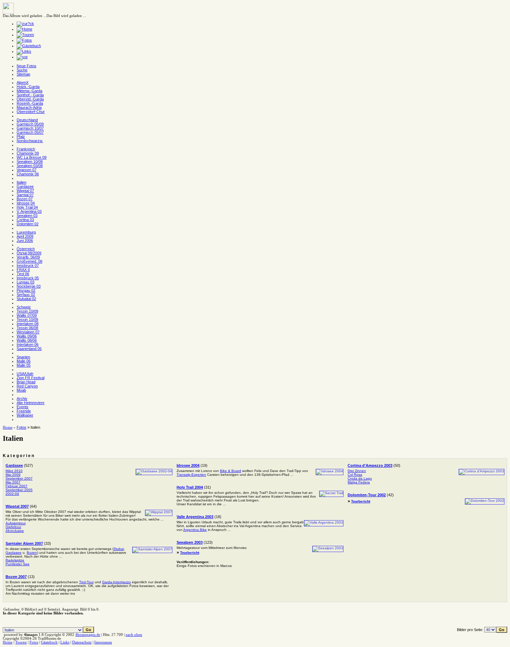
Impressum (103, 642)
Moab (21, 390)
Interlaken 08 (28, 324)
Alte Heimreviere (30, 403)
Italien (21, 182)
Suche (22, 70)
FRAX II (23, 270)
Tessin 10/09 (27, 311)
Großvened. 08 (29, 261)
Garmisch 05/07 (30, 132)
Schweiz (24, 307)
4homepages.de (87, 635)
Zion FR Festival (30, 378)
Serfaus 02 (26, 294)
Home (7, 427)
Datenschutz (82, 642)
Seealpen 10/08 (30, 161)
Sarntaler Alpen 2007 (24, 543)
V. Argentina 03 (29, 211)
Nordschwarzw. (30, 141)
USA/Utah (25, 373)
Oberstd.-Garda (30, 99)
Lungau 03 (25, 282)
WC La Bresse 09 (31, 157)
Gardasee (25, 186)
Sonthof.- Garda (30, 95)
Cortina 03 (25, 220)
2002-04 (12, 494)
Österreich (26, 249)
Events (22, 407)
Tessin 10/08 (27, 319)
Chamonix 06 (28, 174)
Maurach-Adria (29, 107)
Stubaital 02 (26, 299)
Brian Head (26, 382)
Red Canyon (27, 386)
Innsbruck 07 (28, 265)
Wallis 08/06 (27, 340)
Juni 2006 (25, 240)
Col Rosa (355, 474)
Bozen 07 (25, 199)
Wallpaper (25, 415)
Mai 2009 (13, 474)
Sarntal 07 (25, 195)
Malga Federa (359, 482)
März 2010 (14, 471)
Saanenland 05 (29, 349)
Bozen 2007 (16, 577)
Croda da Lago (360, 478)
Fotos (21, 427)
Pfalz (21, 136)
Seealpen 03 (27, 215)
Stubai (118, 549)
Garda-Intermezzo (116, 582)
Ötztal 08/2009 (29, 253)
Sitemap (23, 74)
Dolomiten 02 (28, 224)
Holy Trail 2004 (190, 487)
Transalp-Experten (191, 474)
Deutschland (27, 120)
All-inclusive (15, 531)
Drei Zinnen (357, 471)
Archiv (22, 398)
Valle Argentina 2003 (195, 517)
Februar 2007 (16, 486)
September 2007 (19, 478)
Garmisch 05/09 (30, 124)
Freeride (24, 411)
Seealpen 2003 (190, 542)
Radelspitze (15, 560)
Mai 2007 (13, 482)
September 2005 (19, 490)
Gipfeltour (13, 527)
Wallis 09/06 (27, 336)
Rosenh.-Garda (30, 103)
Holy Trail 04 (27, 207)
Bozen (32, 552)
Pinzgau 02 (26, 290)
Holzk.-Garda (28, 87)
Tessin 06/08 (27, 328)
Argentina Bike (195, 530)
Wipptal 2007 (17, 506)
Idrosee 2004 (188, 465)
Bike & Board (230, 471)
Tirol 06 (23, 274)
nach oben (134, 635)
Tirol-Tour (86, 582)
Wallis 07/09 (27, 315)
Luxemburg (26, 232)
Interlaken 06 (28, 344)
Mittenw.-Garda (29, 91)
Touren (21, 642)
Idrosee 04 (26, 203)
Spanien (23, 357)
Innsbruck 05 (28, 278)
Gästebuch (49, 642)
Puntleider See (17, 564)
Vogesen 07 (26, 170)
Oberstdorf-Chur (31, 112)
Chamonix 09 (28, 153)
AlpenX (22, 82)
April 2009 (25, 236)
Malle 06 (24, 361)
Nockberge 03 (29, 286)
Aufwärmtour (16, 523)
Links (64, 642)
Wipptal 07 (25, 191)
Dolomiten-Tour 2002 (367, 495)
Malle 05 (24, 365)
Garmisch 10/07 (30, 128)
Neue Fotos (26, 66)
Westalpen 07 (28, 332)
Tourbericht (189, 552)
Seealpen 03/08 (30, 166)
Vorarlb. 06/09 (28, 257)
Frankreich (26, 149)
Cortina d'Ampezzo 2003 (370, 465)
